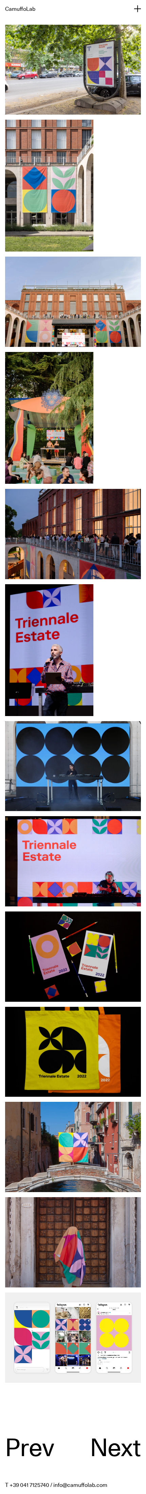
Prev (29, 1447)
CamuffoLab (20, 9)
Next (115, 1447)
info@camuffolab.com (80, 1485)
